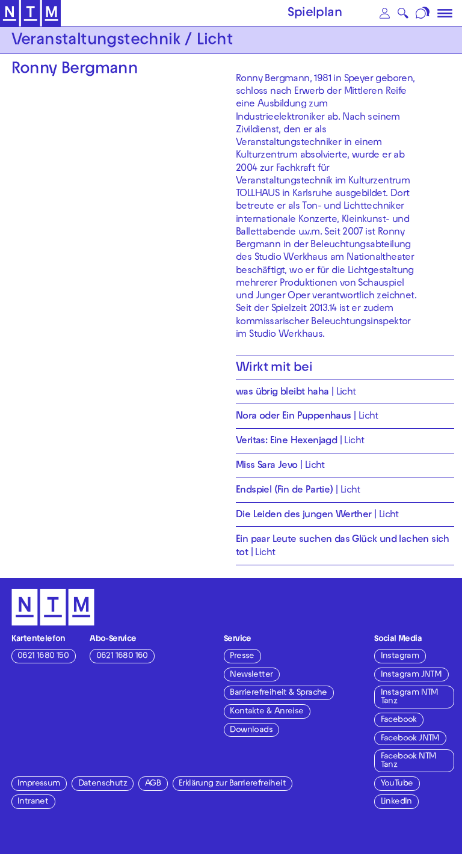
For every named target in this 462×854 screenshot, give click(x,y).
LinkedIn (396, 802)
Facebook (399, 720)
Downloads (251, 730)
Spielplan (315, 14)
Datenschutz (102, 784)
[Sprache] (424, 13)
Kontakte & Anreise (266, 712)
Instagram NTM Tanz (410, 697)
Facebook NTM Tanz (409, 761)
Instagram (400, 656)
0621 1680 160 (122, 656)
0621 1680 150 (43, 656)
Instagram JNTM (411, 675)
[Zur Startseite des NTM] (30, 13)
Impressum (38, 784)
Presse (242, 656)
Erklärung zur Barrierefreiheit (232, 784)
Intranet (32, 802)
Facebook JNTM (410, 739)
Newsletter (251, 675)
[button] (384, 13)
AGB (153, 784)
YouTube (397, 784)
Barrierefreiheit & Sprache (278, 693)
